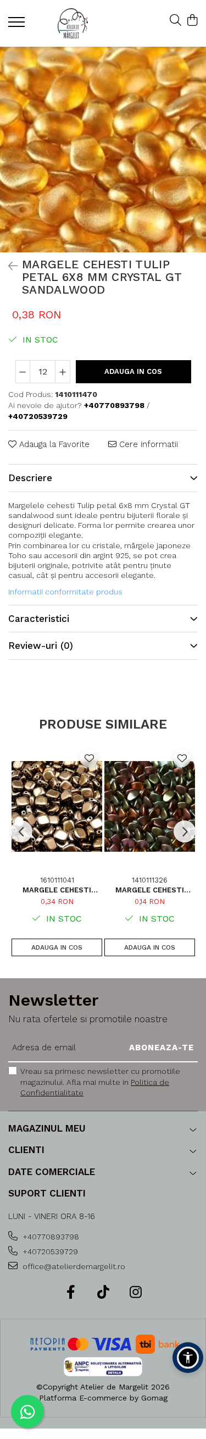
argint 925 (111, 555)
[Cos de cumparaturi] (192, 20)
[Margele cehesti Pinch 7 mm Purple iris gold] (149, 806)
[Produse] (17, 25)
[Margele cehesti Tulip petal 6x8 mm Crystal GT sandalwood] (103, 149)
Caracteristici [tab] (38, 618)
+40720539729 (49, 1251)
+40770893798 (49, 1236)
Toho (17, 555)
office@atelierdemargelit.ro (72, 1266)
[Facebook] (70, 1293)
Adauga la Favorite (53, 444)
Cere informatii (147, 444)
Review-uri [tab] (40, 645)
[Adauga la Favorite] (89, 758)
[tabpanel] (103, 149)
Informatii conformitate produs (65, 591)
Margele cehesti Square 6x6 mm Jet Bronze (57, 890)
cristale (106, 545)
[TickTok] (103, 1293)
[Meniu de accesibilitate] (187, 1357)
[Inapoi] (8, 266)
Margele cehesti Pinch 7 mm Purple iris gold (149, 890)
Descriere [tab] (30, 477)
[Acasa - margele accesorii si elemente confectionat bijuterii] (72, 23)
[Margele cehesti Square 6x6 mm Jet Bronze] (57, 806)
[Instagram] (135, 1293)
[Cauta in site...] (175, 20)
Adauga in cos (133, 371)
